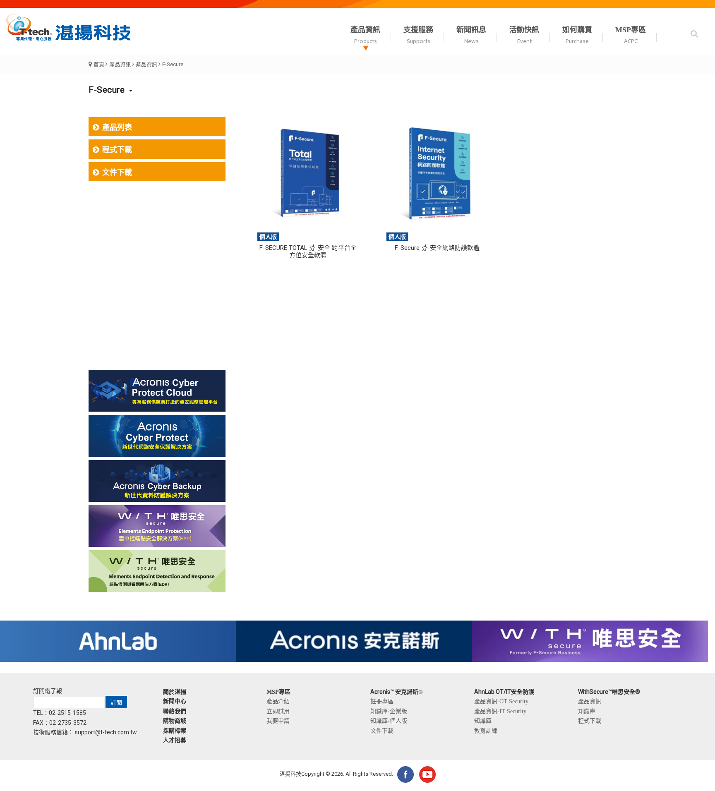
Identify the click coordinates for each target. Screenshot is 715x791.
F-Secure (172, 64)
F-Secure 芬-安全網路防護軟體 (437, 248)
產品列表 (117, 127)
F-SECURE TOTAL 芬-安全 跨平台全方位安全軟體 (308, 251)
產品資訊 (120, 64)
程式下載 (117, 150)
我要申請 (278, 720)
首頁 (99, 64)
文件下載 (117, 172)
